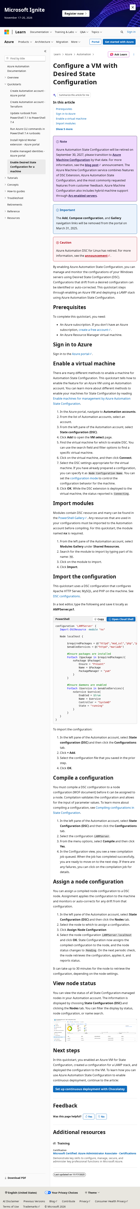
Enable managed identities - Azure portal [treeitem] (27, 153)
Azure (68, 54)
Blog (52, 1201)
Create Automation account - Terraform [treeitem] (27, 104)
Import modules (66, 123)
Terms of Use (11, 1206)
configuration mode (84, 478)
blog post (91, 165)
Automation (84, 54)
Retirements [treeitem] (14, 204)
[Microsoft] (6, 32)
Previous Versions (34, 1201)
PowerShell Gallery (71, 518)
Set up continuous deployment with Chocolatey (90, 1089)
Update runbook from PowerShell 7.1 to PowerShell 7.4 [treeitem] (27, 117)
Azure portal (80, 354)
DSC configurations (66, 596)
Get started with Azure (119, 42)
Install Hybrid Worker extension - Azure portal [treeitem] (25, 142)
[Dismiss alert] (133, 7)
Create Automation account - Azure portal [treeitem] (27, 93)
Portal (95, 42)
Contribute (68, 1201)
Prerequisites (64, 109)
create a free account (93, 330)
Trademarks (30, 1206)
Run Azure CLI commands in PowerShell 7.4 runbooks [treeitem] (27, 131)
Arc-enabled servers (82, 196)
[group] (95, 673)
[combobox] (25, 58)
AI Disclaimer (11, 1201)
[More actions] (134, 54)
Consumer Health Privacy (110, 1201)
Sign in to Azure (65, 113)
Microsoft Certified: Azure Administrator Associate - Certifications (94, 1153)
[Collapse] (45, 51)
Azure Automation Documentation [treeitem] (18, 69)
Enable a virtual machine (71, 118)
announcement (96, 256)
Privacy (83, 1201)
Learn (57, 54)
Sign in (131, 31)
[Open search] (122, 32)
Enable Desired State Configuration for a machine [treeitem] (23, 167)
